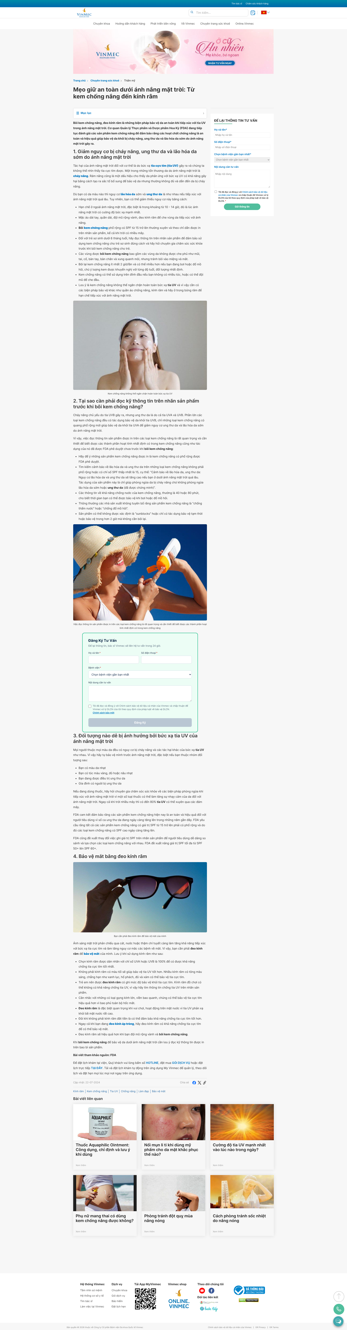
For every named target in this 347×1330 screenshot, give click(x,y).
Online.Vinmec (244, 23)
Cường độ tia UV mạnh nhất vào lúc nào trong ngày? (239, 1147)
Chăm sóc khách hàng (257, 3)
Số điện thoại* (223, 142)
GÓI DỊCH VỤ (181, 1063)
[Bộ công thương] (248, 1290)
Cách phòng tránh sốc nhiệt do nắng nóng (239, 1218)
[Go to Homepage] (84, 12)
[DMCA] (249, 1300)
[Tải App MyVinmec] (145, 1299)
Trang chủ (79, 80)
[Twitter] (199, 1082)
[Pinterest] (204, 1082)
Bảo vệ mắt (158, 1091)
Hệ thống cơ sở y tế (92, 1295)
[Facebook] (194, 1082)
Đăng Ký (140, 722)
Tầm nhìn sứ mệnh (91, 1290)
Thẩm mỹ (129, 80)
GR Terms (274, 1327)
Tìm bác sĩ (237, 3)
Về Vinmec (188, 23)
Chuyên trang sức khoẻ (215, 23)
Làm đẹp (144, 1091)
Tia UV (114, 1091)
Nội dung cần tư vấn (99, 682)
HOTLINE (152, 1063)
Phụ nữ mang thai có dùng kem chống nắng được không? (105, 1218)
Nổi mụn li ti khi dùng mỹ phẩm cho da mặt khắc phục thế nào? (171, 1150)
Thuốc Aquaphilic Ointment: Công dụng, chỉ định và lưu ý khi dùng (103, 1150)
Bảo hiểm (117, 1301)
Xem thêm (81, 1165)
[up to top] (338, 1296)
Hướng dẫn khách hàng (130, 23)
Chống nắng (128, 1091)
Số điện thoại (149, 653)
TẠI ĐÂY (97, 1068)
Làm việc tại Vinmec (92, 1306)
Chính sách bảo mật (103, 713)
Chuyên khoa (101, 23)
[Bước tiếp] (209, 1309)
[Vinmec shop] (179, 1299)
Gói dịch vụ (118, 1295)
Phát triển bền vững (163, 23)
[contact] (338, 1309)
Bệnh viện (94, 667)
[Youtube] (202, 1291)
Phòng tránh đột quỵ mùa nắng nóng (168, 1218)
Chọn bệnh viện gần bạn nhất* (232, 154)
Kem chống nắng (97, 1091)
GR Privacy (260, 1327)
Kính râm (78, 1091)
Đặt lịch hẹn (119, 1306)
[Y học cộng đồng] (209, 1302)
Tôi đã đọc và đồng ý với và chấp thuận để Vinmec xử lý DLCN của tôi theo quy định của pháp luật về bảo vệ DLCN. (243, 196)
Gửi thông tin (242, 206)
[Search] (191, 12)
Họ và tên (94, 653)
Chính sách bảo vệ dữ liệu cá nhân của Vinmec (230, 1327)
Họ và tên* (220, 129)
